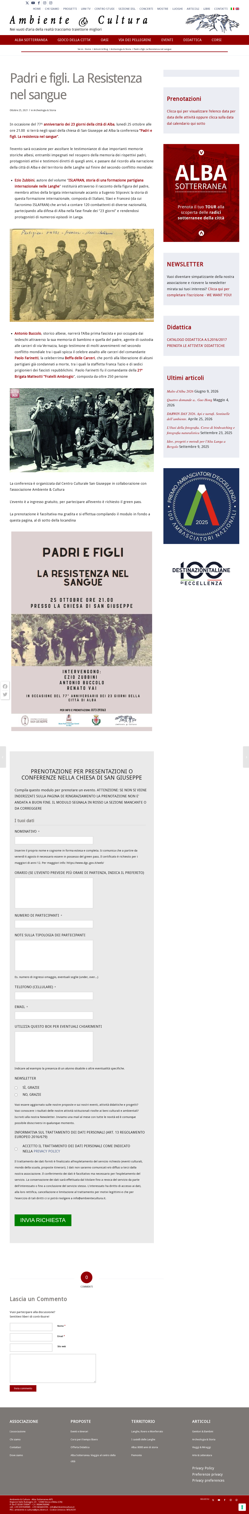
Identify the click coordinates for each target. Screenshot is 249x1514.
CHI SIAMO (52, 8)
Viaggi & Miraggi (201, 1447)
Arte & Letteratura (202, 1455)
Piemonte (136, 1455)
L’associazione (17, 1431)
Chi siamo (15, 1439)
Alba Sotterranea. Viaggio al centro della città (93, 1458)
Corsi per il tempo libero (84, 1439)
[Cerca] (235, 54)
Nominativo (27, 831)
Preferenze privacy (207, 1474)
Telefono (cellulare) (35, 987)
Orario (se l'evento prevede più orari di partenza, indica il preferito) (79, 873)
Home (37, 8)
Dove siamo (16, 1455)
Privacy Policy (47, 1151)
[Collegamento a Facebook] (39, 3)
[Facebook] (5, 687)
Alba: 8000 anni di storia (144, 1447)
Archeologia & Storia (44, 110)
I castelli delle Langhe (143, 1439)
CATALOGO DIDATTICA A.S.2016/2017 (197, 340)
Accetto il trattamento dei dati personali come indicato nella (76, 1148)
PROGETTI (70, 8)
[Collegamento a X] (27, 3)
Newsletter (25, 1078)
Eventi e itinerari (79, 1431)
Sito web (61, 1346)
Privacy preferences (208, 1480)
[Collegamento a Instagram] (44, 3)
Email (21, 1007)
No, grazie (32, 1094)
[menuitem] (37, 9)
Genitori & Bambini (202, 1431)
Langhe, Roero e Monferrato (147, 1431)
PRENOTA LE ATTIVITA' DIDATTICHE (196, 346)
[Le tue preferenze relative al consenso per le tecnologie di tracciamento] (242, 1507)
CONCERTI (146, 8)
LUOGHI (177, 8)
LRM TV (85, 8)
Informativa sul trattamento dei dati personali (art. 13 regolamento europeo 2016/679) (80, 1134)
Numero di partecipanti (38, 915)
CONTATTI (221, 8)
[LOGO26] (124, 23)
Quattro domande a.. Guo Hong (189, 399)
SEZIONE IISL (126, 8)
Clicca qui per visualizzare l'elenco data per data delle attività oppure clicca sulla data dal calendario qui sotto (201, 117)
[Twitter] (5, 694)
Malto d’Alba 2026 (180, 391)
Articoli (193, 8)
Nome (61, 1325)
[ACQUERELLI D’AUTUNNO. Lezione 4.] (3, 757)
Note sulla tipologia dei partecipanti (50, 935)
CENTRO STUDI (104, 8)
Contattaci (15, 1447)
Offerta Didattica (80, 1447)
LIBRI (206, 8)
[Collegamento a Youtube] (33, 3)
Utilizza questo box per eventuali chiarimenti (58, 1026)
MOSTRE (162, 8)
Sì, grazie (31, 1087)
